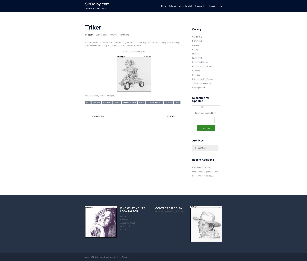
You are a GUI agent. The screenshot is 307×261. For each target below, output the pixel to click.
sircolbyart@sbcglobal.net (171, 211)
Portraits (124, 35)
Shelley (195, 176)
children (96, 102)
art (87, 102)
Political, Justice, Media (202, 66)
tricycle (168, 102)
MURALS (196, 54)
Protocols (170, 116)
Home (163, 6)
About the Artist (185, 6)
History (195, 49)
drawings (107, 102)
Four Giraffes (197, 171)
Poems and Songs (200, 62)
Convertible (99, 116)
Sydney (125, 257)
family (117, 102)
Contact (211, 6)
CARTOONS (197, 37)
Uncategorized (198, 87)
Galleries (172, 6)
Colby (90, 35)
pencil (141, 102)
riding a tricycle (154, 102)
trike (177, 102)
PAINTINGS (197, 58)
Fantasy (195, 45)
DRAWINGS (114, 35)
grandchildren (129, 102)
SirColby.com (97, 4)
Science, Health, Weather (203, 79)
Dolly (194, 167)
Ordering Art (200, 6)
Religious (196, 75)
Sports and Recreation (201, 83)
